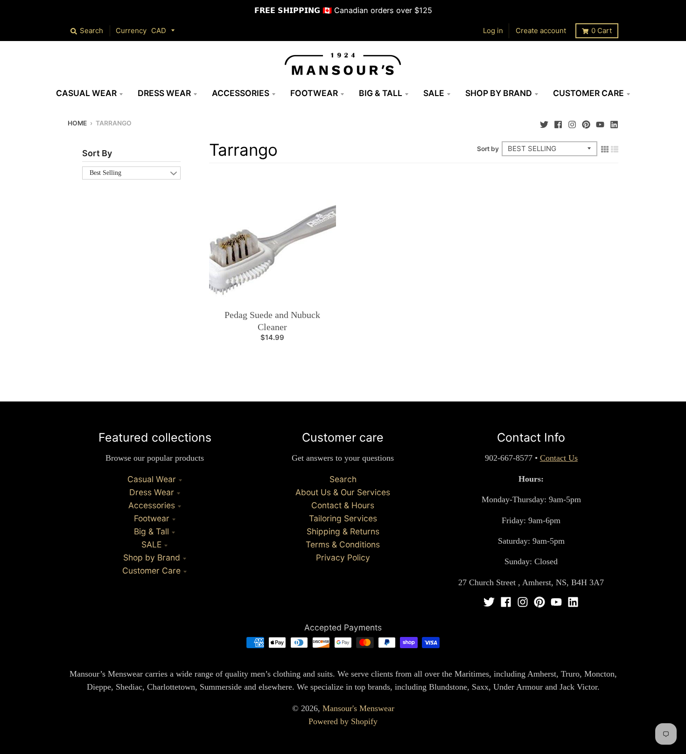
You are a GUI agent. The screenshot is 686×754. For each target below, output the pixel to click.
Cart (601, 30)
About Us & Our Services (342, 492)
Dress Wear (151, 492)
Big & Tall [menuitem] (380, 93)
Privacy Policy (343, 557)
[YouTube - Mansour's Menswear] (600, 122)
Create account (541, 30)
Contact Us (559, 458)
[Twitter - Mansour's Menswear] (544, 122)
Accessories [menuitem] (240, 93)
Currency (131, 30)
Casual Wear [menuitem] (86, 93)
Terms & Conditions (343, 544)
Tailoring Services (343, 518)
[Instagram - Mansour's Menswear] (572, 122)
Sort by (488, 148)
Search (343, 479)
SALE (151, 544)
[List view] (614, 148)
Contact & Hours (342, 505)
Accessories (151, 505)
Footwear (151, 518)
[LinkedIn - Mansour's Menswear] (614, 122)
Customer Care (151, 570)
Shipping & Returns (343, 531)
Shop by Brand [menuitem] (498, 93)
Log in (493, 30)
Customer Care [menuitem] (588, 93)
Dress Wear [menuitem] (164, 93)
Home (77, 123)
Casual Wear (151, 479)
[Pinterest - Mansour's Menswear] (586, 122)
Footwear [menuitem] (314, 93)
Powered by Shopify (343, 721)
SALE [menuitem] (433, 93)
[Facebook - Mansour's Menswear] (558, 122)
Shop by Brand (151, 557)
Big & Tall (151, 531)
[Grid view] (605, 148)
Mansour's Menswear (358, 708)
